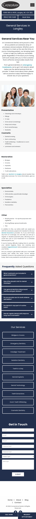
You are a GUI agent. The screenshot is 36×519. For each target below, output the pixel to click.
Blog (26, 500)
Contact (18, 502)
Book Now (26, 17)
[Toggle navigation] (32, 5)
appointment (12, 247)
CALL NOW (9, 515)
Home (10, 500)
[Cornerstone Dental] (11, 5)
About (18, 500)
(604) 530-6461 (10, 17)
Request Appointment (27, 516)
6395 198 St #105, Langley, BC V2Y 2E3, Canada (18, 13)
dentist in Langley (15, 174)
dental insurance (8, 233)
